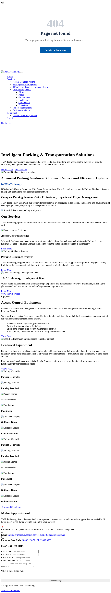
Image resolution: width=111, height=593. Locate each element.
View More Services (10, 294)
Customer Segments (22, 89)
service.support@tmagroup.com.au (49, 535)
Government (24, 97)
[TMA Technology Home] (11, 71)
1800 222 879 (28, 540)
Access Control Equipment (25, 115)
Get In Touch (7, 169)
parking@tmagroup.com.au (20, 535)
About (10, 118)
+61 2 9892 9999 (43, 540)
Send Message (55, 580)
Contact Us (6, 123)
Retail (21, 95)
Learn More (6, 248)
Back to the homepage (55, 50)
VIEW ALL (6, 368)
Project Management (22, 107)
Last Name (6, 554)
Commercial (24, 102)
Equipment (12, 113)
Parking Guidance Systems (25, 84)
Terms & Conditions (10, 590)
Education (23, 105)
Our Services (21, 169)
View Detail (6, 336)
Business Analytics (21, 110)
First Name (6, 551)
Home (10, 76)
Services (11, 79)
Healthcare (23, 100)
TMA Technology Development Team (30, 87)
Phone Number (8, 560)
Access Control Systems (24, 82)
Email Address (7, 557)
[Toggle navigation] (22, 72)
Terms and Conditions (11, 507)
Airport (21, 92)
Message (5, 566)
